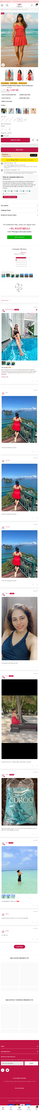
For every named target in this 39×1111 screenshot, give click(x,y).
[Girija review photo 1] (19, 719)
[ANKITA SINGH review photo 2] (3, 363)
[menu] (2, 5)
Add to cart (15, 140)
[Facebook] (2, 1070)
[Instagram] (7, 1070)
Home (2, 9)
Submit (31, 1063)
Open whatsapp (19, 237)
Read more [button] (3, 374)
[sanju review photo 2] (3, 896)
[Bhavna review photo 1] (19, 628)
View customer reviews (10, 197)
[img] (4, 307)
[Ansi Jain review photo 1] (19, 487)
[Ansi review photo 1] (19, 420)
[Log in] (32, 5)
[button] (4, 87)
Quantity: (3, 126)
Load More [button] (19, 946)
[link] (33, 140)
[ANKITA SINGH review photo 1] (19, 337)
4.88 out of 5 (23, 252)
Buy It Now (19, 150)
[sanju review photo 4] (13, 896)
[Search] (7, 5)
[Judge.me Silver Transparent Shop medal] (18, 287)
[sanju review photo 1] (19, 870)
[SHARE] (36, 140)
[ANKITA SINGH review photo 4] (13, 363)
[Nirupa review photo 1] (19, 802)
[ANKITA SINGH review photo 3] (8, 363)
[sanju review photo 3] (8, 896)
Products (7, 9)
